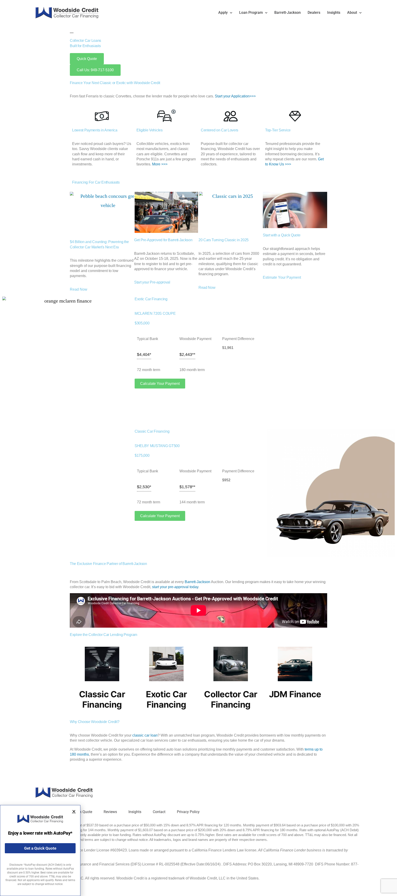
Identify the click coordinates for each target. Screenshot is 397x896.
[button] (74, 812)
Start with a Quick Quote (281, 235)
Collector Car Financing (230, 699)
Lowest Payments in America (94, 130)
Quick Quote (82, 812)
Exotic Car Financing (166, 699)
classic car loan (145, 735)
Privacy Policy (188, 812)
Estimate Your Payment (282, 277)
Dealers (314, 12)
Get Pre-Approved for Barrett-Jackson (163, 240)
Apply (223, 12)
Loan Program (251, 12)
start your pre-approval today (175, 587)
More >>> (159, 164)
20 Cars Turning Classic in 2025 (223, 240)
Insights (333, 12)
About (352, 12)
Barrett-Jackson (287, 12)
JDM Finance (295, 694)
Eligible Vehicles (149, 130)
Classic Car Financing (102, 699)
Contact (159, 812)
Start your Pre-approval (152, 282)
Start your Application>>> (235, 96)
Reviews (110, 812)
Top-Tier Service (278, 130)
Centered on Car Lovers (219, 130)
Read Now (78, 289)
